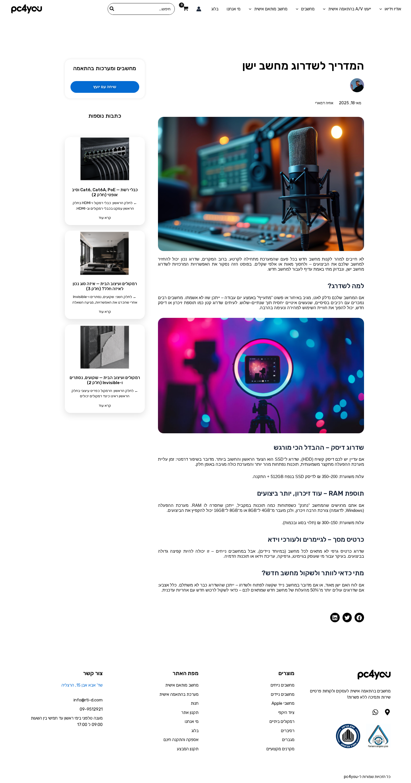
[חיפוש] (111, 9)
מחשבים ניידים (282, 694)
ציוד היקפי (286, 712)
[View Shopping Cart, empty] (185, 9)
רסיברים (287, 730)
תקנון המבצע (188, 748)
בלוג (214, 8)
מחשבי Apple (282, 703)
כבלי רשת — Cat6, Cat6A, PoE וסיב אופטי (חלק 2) (105, 192)
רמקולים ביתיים (282, 721)
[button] (359, 617)
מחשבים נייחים (282, 685)
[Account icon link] (198, 8)
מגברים (288, 739)
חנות (195, 703)
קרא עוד (105, 217)
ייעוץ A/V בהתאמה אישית (349, 8)
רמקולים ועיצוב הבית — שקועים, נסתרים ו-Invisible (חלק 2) (105, 380)
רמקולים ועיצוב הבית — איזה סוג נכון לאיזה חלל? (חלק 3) (105, 286)
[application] (382, 9)
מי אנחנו (233, 8)
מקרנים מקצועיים (280, 748)
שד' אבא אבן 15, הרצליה (82, 685)
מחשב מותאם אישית (270, 8)
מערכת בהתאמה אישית (179, 694)
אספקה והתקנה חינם (181, 739)
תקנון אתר (190, 712)
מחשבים (308, 8)
